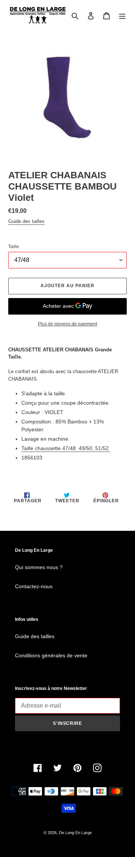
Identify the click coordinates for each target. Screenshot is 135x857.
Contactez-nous (33, 586)
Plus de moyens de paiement (67, 324)
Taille (13, 246)
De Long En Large (75, 832)
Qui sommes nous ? (39, 567)
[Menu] (122, 15)
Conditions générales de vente (51, 655)
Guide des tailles (26, 221)
